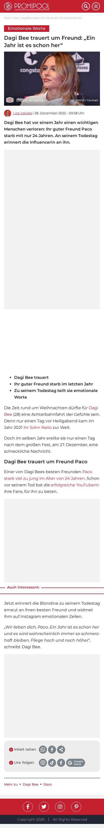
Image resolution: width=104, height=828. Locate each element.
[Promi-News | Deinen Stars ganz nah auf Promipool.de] (43, 6)
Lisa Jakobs (22, 113)
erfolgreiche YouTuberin (75, 485)
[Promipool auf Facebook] (28, 807)
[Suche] (86, 6)
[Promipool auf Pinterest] (76, 807)
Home (7, 17)
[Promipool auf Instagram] (60, 807)
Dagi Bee (30, 784)
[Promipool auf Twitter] (44, 807)
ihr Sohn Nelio (37, 427)
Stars (16, 17)
